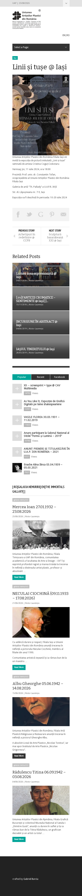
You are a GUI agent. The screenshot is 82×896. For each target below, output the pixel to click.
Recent (40, 377)
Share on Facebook (18, 214)
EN (64, 35)
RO (68, 35)
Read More (19, 577)
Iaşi (15, 58)
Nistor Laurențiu (32, 516)
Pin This (52, 214)
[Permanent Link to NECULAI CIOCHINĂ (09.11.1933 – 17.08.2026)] (41, 622)
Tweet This (29, 214)
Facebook (59, 377)
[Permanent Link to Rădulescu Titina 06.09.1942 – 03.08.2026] (41, 800)
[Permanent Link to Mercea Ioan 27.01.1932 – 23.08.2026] (41, 534)
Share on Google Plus (41, 214)
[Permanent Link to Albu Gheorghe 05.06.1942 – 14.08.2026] (41, 711)
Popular (22, 377)
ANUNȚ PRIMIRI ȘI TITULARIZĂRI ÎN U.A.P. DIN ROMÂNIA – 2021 (47, 450)
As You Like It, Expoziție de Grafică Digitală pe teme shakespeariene (44, 403)
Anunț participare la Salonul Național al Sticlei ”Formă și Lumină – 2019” (46, 434)
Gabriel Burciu (30, 879)
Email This (63, 214)
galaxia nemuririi (21, 500)
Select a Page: (66, 3)
